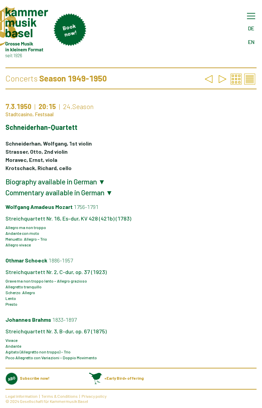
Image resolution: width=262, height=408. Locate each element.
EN (251, 42)
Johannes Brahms (41, 319)
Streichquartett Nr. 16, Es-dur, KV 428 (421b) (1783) (68, 218)
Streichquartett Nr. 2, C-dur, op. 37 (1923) (56, 272)
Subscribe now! (34, 378)
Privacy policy (94, 396)
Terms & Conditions (59, 396)
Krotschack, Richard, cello (38, 168)
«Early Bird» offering (123, 378)
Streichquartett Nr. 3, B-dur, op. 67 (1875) (56, 331)
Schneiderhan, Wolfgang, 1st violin (48, 143)
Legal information (21, 396)
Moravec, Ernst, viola (31, 159)
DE (251, 28)
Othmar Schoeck (39, 260)
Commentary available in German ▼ (59, 192)
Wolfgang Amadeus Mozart (52, 206)
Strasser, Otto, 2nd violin (36, 151)
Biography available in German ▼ (55, 182)
